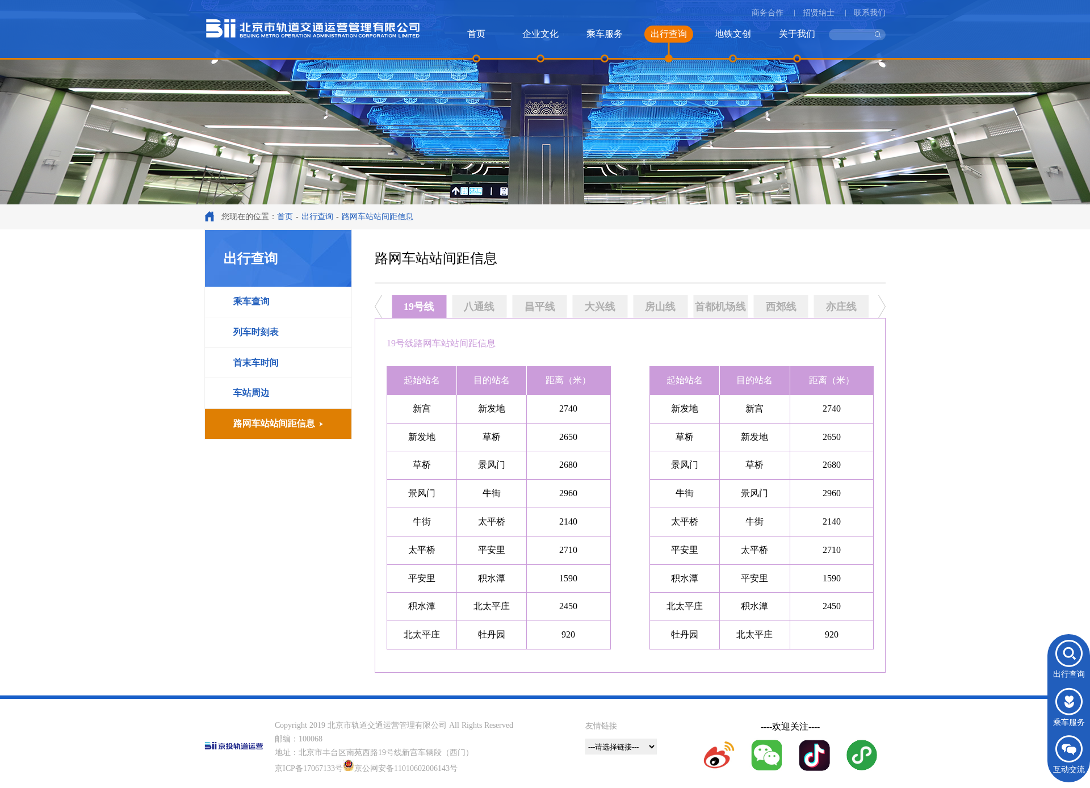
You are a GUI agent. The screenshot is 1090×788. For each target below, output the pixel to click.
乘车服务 (1069, 722)
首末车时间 (256, 362)
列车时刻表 (256, 332)
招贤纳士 (819, 13)
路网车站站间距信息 (274, 423)
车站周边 (251, 392)
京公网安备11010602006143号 (406, 768)
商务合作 (767, 13)
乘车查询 (251, 301)
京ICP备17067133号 (309, 768)
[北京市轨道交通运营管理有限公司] (312, 37)
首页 (285, 216)
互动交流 (1069, 769)
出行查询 (317, 216)
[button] (378, 309)
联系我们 (870, 13)
